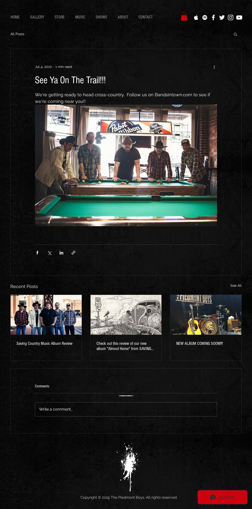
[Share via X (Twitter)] (49, 252)
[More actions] (214, 67)
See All (236, 285)
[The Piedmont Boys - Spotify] (204, 17)
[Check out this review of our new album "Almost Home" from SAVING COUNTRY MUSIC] (126, 315)
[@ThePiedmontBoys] (222, 17)
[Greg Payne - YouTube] (239, 17)
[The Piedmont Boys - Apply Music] (196, 17)
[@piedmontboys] (230, 17)
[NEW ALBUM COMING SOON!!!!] (205, 315)
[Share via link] (73, 252)
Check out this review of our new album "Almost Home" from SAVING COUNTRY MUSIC (123, 346)
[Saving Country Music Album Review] (46, 315)
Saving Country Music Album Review (44, 343)
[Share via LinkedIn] (61, 252)
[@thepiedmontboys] (213, 17)
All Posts (17, 34)
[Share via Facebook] (37, 252)
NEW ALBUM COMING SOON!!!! (199, 343)
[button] (39, 17)
